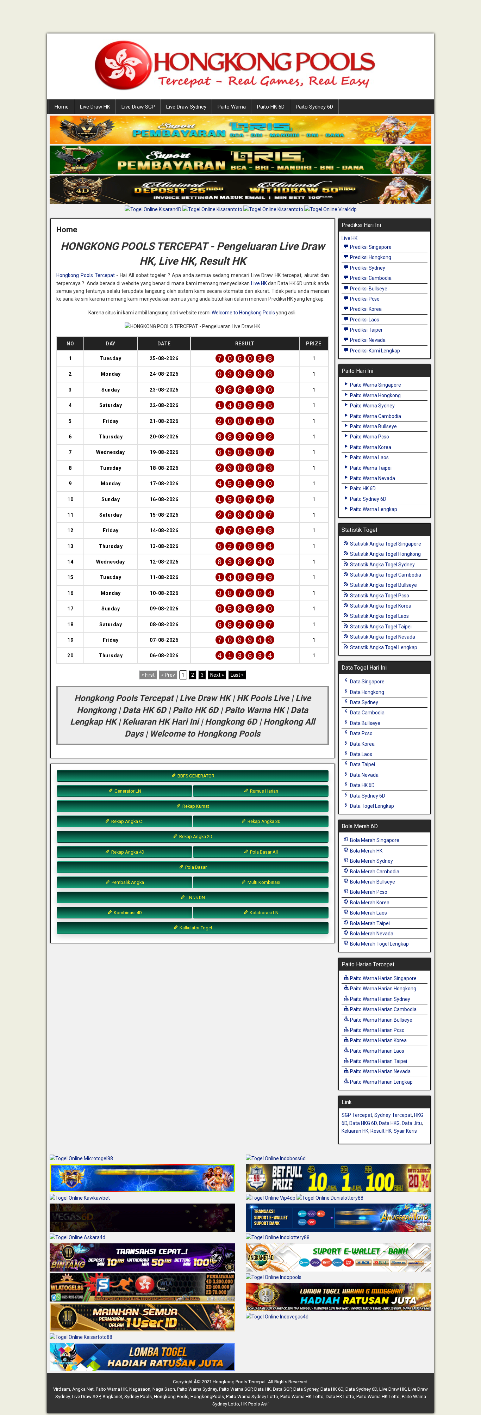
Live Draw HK (95, 107)
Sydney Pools (138, 1396)
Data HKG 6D (363, 1123)
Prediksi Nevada (367, 340)
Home (62, 107)
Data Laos (360, 754)
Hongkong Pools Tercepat (85, 275)
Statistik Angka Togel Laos (379, 616)
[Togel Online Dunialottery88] (329, 1198)
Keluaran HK (355, 1131)
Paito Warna (232, 107)
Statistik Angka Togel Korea (380, 606)
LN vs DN (195, 897)
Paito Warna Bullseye (373, 426)
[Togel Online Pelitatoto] (273, 210)
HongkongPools (207, 1396)
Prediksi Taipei (365, 330)
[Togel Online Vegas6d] (142, 1218)
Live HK (259, 283)
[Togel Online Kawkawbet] (80, 1198)
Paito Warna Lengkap (373, 509)
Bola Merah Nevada (371, 933)
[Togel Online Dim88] (240, 160)
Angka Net (83, 1389)
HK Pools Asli (255, 1404)
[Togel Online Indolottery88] (278, 1238)
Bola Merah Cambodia (374, 871)
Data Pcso (361, 733)
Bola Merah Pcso (368, 892)
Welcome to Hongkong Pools (243, 312)
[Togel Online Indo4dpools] (142, 1357)
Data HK (262, 1389)
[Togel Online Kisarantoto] (212, 210)
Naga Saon (163, 1389)
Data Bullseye (364, 723)
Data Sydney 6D (367, 796)
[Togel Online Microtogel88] (81, 1159)
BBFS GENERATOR (195, 776)
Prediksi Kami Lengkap (374, 350)
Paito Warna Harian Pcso (377, 1030)
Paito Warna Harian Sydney (379, 999)
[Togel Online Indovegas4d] (277, 1317)
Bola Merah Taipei (369, 923)
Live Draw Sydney (186, 107)
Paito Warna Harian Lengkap (381, 1082)
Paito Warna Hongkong (375, 395)
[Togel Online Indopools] (273, 1277)
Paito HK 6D (271, 107)
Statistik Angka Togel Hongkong (385, 554)
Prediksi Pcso (364, 299)
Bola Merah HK (365, 851)
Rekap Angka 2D (195, 836)
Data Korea (362, 744)
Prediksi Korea (365, 309)
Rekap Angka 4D (127, 852)
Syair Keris (405, 1131)
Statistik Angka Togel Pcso (379, 595)
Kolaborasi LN (264, 912)
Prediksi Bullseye (368, 288)
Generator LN (127, 791)
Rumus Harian (263, 791)
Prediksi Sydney (367, 268)
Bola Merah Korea (369, 902)
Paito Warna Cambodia (375, 416)
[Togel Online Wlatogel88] (142, 1288)
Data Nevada (364, 775)
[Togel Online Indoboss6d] (276, 1159)
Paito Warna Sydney (372, 405)
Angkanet (112, 1396)
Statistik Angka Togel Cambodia (385, 575)
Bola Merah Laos (368, 913)
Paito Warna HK (111, 1389)
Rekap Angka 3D (263, 821)
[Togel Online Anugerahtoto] (338, 1218)
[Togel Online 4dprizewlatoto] (142, 1318)
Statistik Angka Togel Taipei (380, 626)
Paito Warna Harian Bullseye (380, 1020)
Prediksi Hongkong (370, 257)
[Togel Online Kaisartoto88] (81, 1337)
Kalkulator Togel (195, 927)
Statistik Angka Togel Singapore (385, 544)
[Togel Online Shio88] (338, 1297)
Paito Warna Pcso (369, 436)
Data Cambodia (367, 712)
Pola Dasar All (263, 852)
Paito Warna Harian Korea (378, 1040)
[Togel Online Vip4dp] (271, 1198)
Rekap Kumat (195, 806)
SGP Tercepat (357, 1115)
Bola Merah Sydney (371, 861)
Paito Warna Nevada (372, 478)
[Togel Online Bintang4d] (142, 1258)
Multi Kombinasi (263, 882)
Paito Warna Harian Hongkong (382, 988)
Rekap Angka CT (127, 821)
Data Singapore (367, 681)
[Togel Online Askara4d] (77, 1238)
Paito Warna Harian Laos (376, 1051)
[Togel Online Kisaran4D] (153, 210)
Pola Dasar (195, 867)
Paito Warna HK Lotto (302, 1396)
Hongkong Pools (171, 1396)
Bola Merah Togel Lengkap (379, 944)
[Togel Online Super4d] (240, 190)
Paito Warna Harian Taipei (378, 1061)
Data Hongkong (366, 692)
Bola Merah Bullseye (372, 882)
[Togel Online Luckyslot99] (338, 1178)
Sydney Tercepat (393, 1115)
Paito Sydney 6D (314, 107)
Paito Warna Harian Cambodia (383, 1009)
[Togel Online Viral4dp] (330, 210)
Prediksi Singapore (370, 247)
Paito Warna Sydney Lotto (252, 1396)
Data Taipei (362, 764)
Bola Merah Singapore (374, 840)
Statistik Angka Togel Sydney (382, 564)
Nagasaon (139, 1389)
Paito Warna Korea (370, 447)
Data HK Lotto (340, 1396)
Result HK (381, 1131)
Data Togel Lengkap (371, 806)
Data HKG (389, 1123)
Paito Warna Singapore (375, 385)
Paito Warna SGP (235, 1389)
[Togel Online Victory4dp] (142, 1178)
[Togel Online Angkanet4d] (338, 1258)
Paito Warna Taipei (370, 468)
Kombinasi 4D (127, 912)
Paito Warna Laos (369, 457)
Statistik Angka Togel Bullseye (383, 585)
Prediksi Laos (364, 319)
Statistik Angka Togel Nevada (382, 637)
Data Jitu (412, 1123)
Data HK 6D (362, 785)
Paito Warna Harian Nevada (380, 1071)
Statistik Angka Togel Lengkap (383, 647)
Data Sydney (363, 702)
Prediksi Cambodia (370, 278)
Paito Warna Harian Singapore (383, 978)
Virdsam (61, 1389)
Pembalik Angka (127, 882)
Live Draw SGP (138, 107)
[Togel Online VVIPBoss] (240, 130)
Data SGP (282, 1389)
